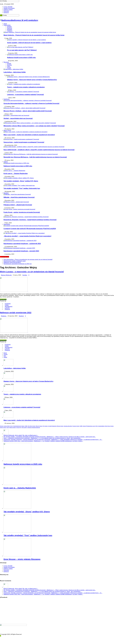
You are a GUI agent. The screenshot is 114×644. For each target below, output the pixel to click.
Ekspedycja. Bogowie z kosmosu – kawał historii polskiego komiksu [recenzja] (30, 219)
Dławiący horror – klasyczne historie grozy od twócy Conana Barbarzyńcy (32, 79)
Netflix (81, 426)
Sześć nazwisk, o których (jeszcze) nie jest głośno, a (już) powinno (29, 42)
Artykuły (9, 26)
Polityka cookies (8, 9)
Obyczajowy (24, 427)
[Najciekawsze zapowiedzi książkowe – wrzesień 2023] (19, 248)
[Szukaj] (1, 1)
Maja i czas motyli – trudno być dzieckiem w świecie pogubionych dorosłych (29, 135)
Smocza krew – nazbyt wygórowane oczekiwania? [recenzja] (24, 142)
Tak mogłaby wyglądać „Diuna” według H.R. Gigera (21, 181)
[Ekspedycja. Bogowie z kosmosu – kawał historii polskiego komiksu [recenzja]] (26, 216)
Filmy (8, 66)
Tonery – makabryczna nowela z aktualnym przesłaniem (26, 87)
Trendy (5, 354)
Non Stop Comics (31, 426)
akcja (8, 427)
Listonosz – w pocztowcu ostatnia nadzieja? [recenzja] (25, 94)
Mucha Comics (60, 426)
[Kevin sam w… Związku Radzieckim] (14, 170)
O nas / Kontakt (8, 6)
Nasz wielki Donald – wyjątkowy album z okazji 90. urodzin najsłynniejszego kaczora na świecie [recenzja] (39, 149)
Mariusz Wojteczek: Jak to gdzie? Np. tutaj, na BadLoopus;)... (21, 435)
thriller (26, 426)
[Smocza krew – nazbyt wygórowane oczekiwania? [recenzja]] (21, 139)
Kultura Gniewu (12, 427)
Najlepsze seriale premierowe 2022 (15, 312)
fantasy (23, 426)
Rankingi (9, 28)
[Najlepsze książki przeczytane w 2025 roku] (20, 54)
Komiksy (9, 65)
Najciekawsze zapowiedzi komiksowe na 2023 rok (18, 263)
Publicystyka (7, 25)
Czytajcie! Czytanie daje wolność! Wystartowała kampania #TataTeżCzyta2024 (30, 228)
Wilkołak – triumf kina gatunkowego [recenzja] (19, 197)
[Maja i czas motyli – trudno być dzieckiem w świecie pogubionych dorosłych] (25, 131)
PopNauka (6, 99)
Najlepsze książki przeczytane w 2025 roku (21, 57)
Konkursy (6, 12)
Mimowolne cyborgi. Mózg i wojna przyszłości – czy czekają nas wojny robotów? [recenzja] (34, 126)
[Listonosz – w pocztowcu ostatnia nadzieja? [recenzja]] (23, 91)
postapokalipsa (101, 426)
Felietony (9, 30)
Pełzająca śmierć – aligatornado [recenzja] (18, 205)
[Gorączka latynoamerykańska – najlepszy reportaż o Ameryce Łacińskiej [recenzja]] (28, 100)
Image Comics (3, 427)
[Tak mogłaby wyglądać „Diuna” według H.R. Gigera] (19, 178)
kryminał (50, 426)
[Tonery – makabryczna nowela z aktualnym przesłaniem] (23, 84)
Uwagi (5, 357)
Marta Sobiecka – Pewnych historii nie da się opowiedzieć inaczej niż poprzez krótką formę (34, 35)
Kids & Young (7, 130)
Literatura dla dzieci (68, 426)
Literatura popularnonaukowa (33, 427)
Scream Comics (75, 426)
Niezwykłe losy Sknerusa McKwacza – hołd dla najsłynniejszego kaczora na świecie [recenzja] (35, 157)
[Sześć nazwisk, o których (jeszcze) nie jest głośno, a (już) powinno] (26, 39)
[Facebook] (1, 2)
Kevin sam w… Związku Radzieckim (16, 173)
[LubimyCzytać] (3, 2)
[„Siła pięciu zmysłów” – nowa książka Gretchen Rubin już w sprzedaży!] (24, 233)
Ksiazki (9, 63)
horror (11, 426)
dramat (84, 426)
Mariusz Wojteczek (6, 275)
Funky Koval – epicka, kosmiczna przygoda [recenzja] (22, 212)
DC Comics (45, 426)
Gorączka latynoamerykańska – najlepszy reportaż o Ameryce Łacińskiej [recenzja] (31, 103)
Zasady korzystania (9, 8)
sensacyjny (18, 427)
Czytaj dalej (3, 299)
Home (5, 23)
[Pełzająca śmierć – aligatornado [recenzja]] (16, 202)
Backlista (6, 193)
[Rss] (0, 2)
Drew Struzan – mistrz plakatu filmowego (22, 559)
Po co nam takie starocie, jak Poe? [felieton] (22, 50)
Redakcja (4, 316)
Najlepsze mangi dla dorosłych (12, 262)
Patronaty (6, 11)
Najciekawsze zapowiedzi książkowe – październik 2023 (22, 243)
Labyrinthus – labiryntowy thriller (15, 72)
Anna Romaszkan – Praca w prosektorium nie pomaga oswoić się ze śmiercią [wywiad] (28, 259)
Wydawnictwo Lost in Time (92, 426)
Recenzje (6, 62)
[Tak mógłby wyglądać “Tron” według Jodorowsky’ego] (19, 185)
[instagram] (2, 2)
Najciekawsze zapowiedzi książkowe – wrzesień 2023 (21, 251)
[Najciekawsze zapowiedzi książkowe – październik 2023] (20, 240)
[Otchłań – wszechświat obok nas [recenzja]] (16, 115)
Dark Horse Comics (109, 426)
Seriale (9, 67)
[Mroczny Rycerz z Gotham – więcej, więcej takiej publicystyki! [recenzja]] (24, 108)
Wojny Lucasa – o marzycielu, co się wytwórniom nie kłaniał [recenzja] (32, 272)
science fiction (7, 426)
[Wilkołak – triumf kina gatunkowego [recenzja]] (17, 194)
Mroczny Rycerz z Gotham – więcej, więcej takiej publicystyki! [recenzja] (28, 111)
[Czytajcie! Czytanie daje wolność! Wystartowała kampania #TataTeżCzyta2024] (26, 225)
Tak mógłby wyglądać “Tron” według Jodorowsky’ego (22, 188)
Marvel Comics (39, 426)
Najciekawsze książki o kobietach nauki (15, 261)
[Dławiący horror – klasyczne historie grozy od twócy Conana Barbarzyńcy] (28, 76)
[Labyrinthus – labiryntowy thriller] (13, 69)
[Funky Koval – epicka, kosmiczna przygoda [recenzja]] (19, 209)
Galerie (6, 161)
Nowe (5, 353)
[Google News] (5, 2)
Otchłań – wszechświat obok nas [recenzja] (18, 118)
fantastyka (54, 426)
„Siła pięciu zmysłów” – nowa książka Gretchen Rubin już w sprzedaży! (27, 236)
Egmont (1, 426)
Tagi (5, 355)
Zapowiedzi (7, 224)
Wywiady (9, 29)
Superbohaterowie (17, 426)
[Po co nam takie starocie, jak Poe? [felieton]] (20, 47)
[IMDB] (4, 2)
